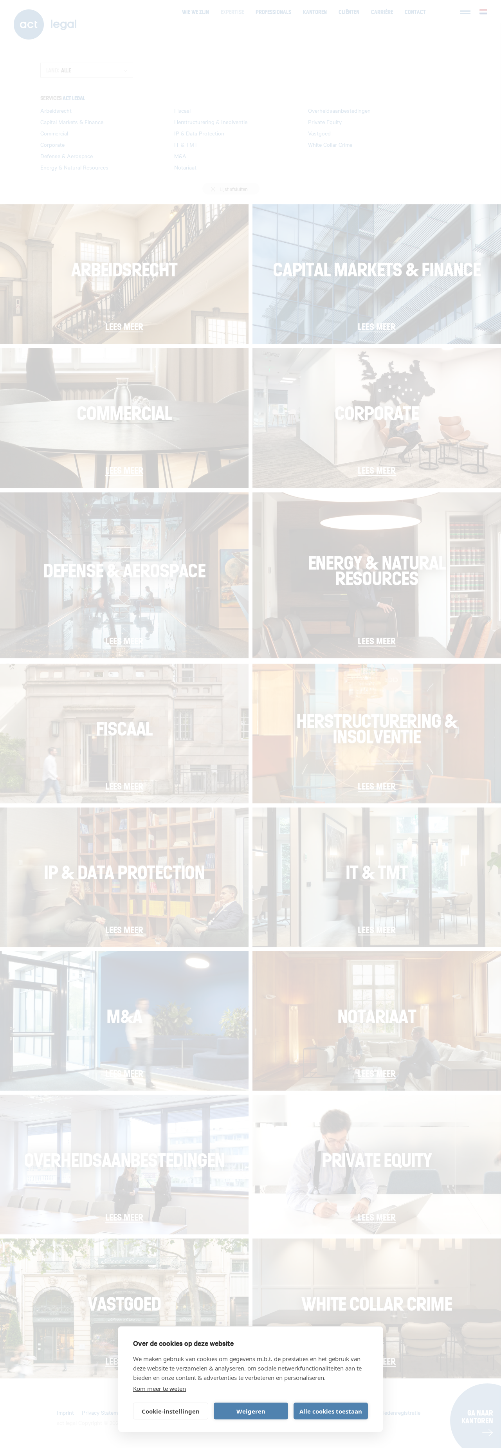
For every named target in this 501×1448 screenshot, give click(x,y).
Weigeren (250, 1411)
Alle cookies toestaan (330, 1411)
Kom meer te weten (159, 1388)
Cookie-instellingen (171, 1411)
